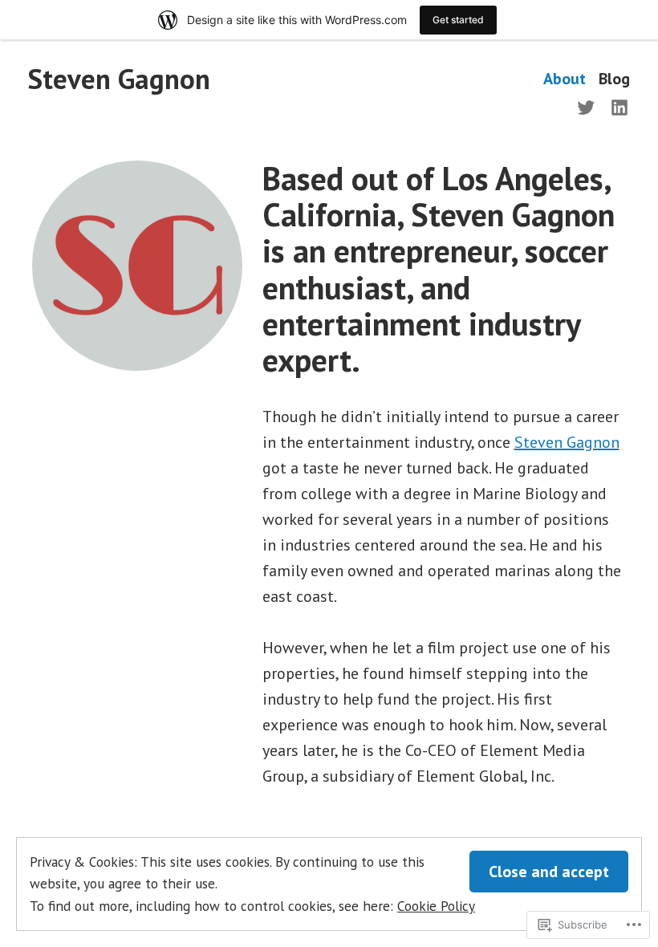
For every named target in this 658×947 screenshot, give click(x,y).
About (564, 79)
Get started (458, 20)
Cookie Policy (436, 905)
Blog (614, 79)
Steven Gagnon (119, 78)
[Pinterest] (616, 106)
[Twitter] (589, 106)
